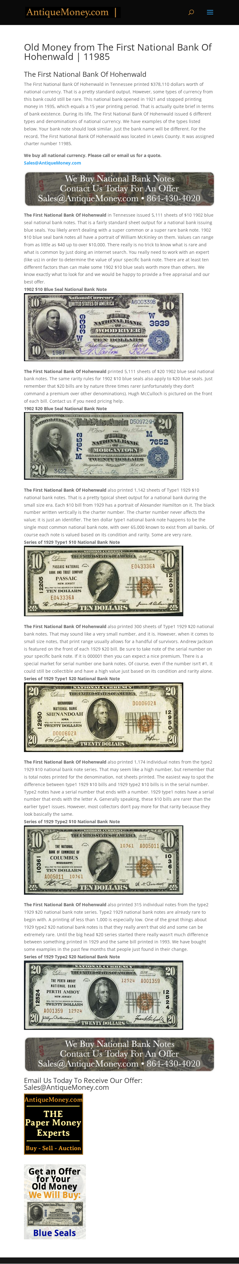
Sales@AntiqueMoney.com (52, 163)
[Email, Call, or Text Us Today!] (119, 189)
